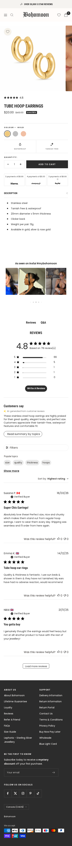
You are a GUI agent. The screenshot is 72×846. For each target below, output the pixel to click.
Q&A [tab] (43, 322)
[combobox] (53, 479)
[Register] (53, 772)
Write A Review (36, 388)
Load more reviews (36, 666)
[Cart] (66, 15)
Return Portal (46, 707)
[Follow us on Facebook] (8, 793)
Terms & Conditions (51, 719)
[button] (27, 281)
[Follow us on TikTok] (38, 793)
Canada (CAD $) (15, 806)
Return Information (50, 701)
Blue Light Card (48, 744)
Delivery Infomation (50, 695)
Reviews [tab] (31, 322)
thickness (32, 462)
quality (18, 462)
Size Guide (10, 731)
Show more (11, 471)
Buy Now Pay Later (49, 731)
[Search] (11, 14)
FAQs (7, 725)
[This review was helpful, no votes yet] (58, 539)
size (7, 462)
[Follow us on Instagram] (23, 793)
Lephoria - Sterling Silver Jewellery (18, 740)
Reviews (8, 713)
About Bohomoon (14, 695)
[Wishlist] (58, 14)
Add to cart (47, 164)
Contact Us (46, 713)
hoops (46, 462)
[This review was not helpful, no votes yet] (65, 539)
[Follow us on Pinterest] (30, 793)
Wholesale (45, 737)
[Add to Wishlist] (8, 32)
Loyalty (8, 707)
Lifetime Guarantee (15, 701)
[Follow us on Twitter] (15, 793)
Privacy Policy (47, 725)
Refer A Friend (12, 719)
